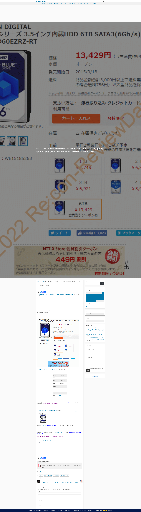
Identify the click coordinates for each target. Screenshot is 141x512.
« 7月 (87, 306)
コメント (39, 505)
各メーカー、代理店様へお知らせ (55, 3)
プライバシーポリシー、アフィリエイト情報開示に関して (87, 3)
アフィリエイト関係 (67, 3)
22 (102, 299)
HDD (45, 475)
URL (60, 395)
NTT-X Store (50, 475)
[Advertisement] (70, 14)
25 (92, 301)
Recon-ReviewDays (41, 1)
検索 (86, 281)
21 (100, 299)
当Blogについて (45, 3)
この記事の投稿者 (41, 461)
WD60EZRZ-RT (56, 475)
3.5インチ (41, 475)
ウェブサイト (40, 500)
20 (97, 299)
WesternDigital (62, 475)
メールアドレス (41, 496)
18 (92, 299)
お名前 (39, 491)
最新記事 (48, 461)
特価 (40, 471)
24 (89, 301)
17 (89, 299)
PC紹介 (73, 3)
